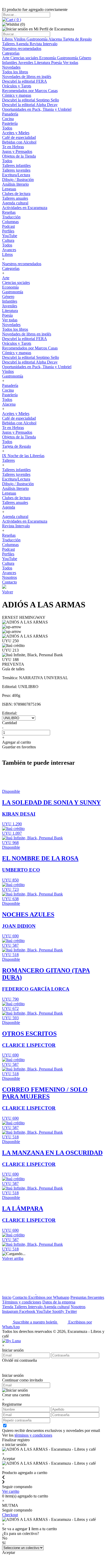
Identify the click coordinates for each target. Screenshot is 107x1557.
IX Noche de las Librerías (23, 455)
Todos (7, 128)
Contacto (9, 582)
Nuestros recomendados (21, 48)
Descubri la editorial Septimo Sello (30, 100)
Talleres (9, 44)
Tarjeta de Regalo (77, 39)
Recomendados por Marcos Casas (30, 90)
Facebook (27, 1311)
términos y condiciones (33, 1435)
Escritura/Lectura (16, 175)
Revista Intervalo (43, 44)
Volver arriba (12, 1258)
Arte (6, 58)
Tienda (8, 1307)
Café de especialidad (19, 137)
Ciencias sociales (24, 58)
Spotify (58, 1311)
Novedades (11, 67)
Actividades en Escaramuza (24, 207)
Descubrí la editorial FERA (24, 81)
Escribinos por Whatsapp (48, 1297)
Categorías (10, 53)
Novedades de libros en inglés (26, 76)
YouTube (9, 235)
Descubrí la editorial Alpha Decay (30, 104)
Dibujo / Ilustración (18, 179)
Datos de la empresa (58, 1302)
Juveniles (26, 62)
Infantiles (10, 62)
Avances (9, 250)
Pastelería (10, 123)
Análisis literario (15, 184)
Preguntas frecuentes (87, 1297)
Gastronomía (37, 39)
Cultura (8, 240)
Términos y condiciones (21, 1302)
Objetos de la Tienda (19, 156)
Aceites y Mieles (15, 133)
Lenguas (9, 189)
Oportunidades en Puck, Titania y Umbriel (36, 109)
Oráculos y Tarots (16, 86)
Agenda (23, 44)
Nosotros (9, 577)
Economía (48, 58)
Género (85, 58)
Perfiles (8, 231)
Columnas (10, 221)
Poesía (57, 62)
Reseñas (9, 212)
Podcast (8, 226)
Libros (8, 39)
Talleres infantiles (16, 165)
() (17, 19)
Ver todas (70, 62)
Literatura (42, 62)
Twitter (71, 1311)
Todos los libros (15, 72)
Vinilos (20, 39)
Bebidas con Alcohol (19, 142)
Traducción (11, 217)
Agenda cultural (15, 203)
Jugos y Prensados (17, 151)
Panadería (10, 114)
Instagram (10, 1311)
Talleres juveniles (16, 170)
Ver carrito (10, 1491)
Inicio (6, 1297)
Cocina (8, 118)
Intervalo (35, 1307)
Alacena (55, 39)
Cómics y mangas (16, 95)
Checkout (10, 1515)
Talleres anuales (15, 198)
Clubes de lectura (16, 193)
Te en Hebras (13, 147)
